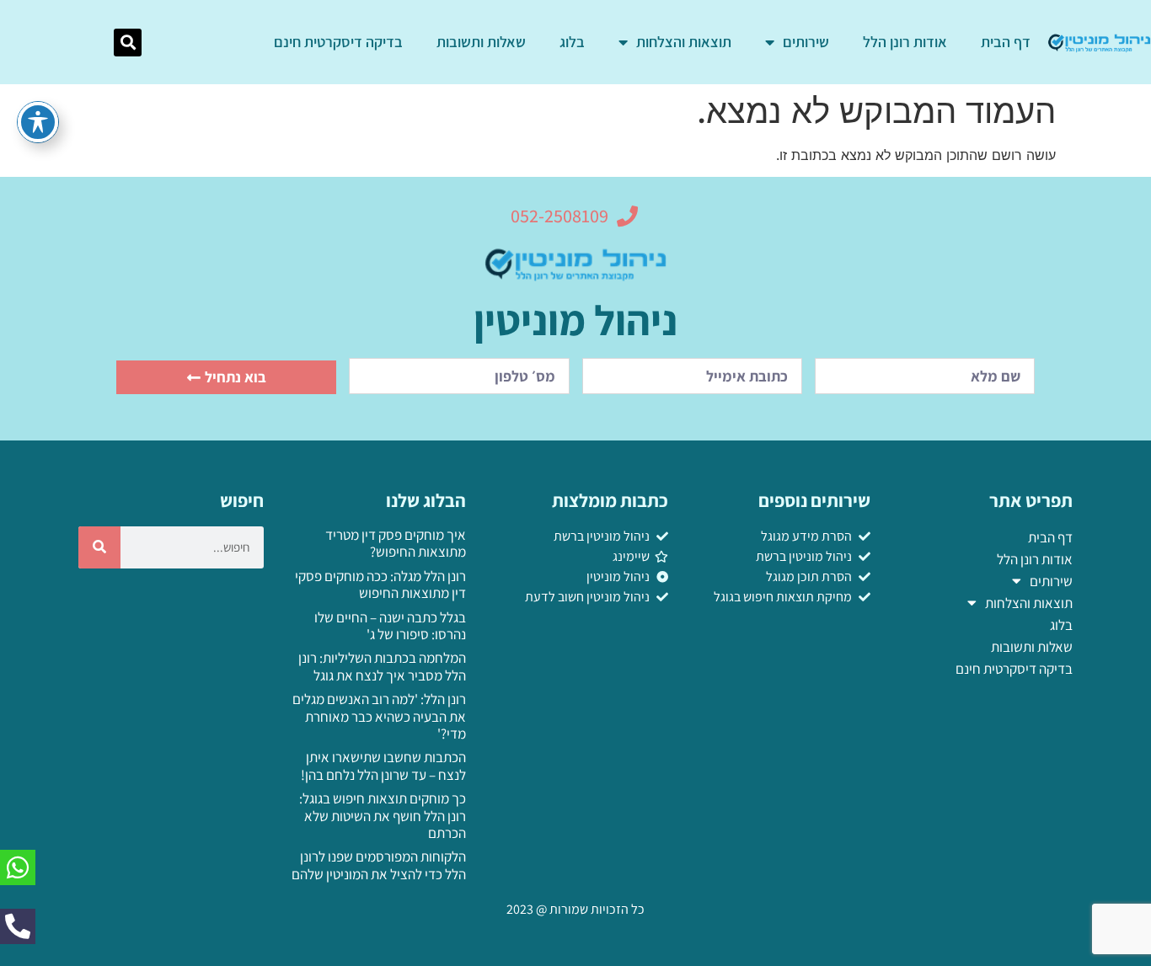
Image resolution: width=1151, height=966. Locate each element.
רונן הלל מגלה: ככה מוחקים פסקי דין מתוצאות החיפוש (380, 584)
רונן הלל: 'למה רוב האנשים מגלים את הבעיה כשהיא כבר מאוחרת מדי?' (379, 716)
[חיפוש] (99, 547)
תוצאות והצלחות (683, 41)
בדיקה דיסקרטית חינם (338, 41)
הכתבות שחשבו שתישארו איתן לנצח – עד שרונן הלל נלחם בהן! (383, 765)
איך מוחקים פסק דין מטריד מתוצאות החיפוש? (395, 543)
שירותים (806, 41)
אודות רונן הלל (905, 41)
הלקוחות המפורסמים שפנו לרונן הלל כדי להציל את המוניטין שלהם (379, 865)
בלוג (572, 41)
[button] (128, 42)
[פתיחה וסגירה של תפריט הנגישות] (38, 122)
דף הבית (1006, 41)
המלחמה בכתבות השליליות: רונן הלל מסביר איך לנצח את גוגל (382, 666)
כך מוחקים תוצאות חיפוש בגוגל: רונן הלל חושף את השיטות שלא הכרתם (382, 815)
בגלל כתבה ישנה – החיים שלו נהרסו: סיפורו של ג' (390, 625)
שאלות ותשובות (481, 41)
